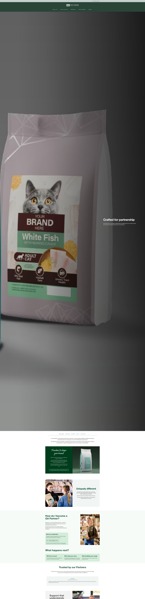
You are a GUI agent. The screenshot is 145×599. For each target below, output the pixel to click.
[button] (46, 581)
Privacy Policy (63, 543)
